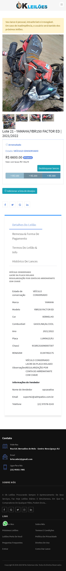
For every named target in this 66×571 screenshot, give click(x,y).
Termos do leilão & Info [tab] (24, 250)
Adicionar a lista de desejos (21, 190)
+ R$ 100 (15, 175)
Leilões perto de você (12, 536)
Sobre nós (40, 524)
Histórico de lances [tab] (24, 261)
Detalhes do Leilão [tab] (24, 225)
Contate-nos (8, 524)
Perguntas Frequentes (12, 542)
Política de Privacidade (46, 536)
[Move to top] (57, 562)
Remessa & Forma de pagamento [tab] (25, 236)
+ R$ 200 (33, 175)
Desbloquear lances (49, 168)
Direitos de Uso (42, 542)
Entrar (5, 548)
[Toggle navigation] (62, 4)
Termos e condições (44, 530)
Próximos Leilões (10, 530)
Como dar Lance (42, 548)
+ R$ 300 (51, 175)
